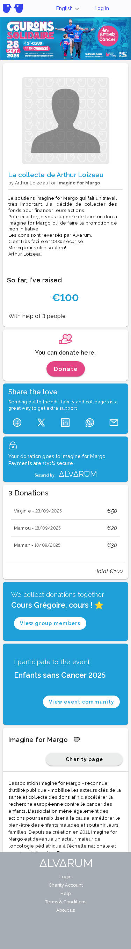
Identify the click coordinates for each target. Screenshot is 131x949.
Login (65, 876)
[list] (65, 528)
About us (65, 910)
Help (65, 893)
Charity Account (66, 885)
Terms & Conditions (65, 901)
